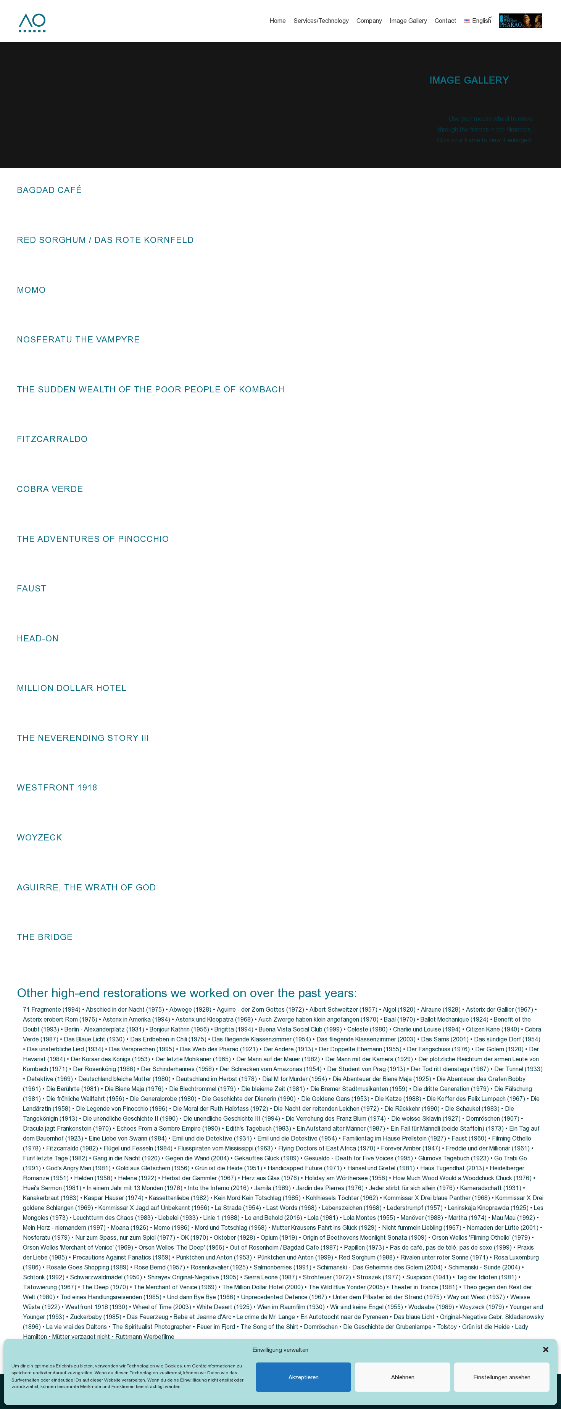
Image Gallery (408, 21)
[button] (546, 1349)
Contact (445, 21)
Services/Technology (321, 21)
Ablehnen (402, 1377)
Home (277, 21)
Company (369, 21)
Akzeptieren (304, 1377)
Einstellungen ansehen (502, 1377)
